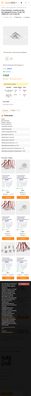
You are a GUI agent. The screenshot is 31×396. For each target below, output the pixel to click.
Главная (3, 7)
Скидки (6, 78)
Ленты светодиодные (11, 7)
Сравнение (28, 17)
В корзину (8, 197)
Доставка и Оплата (17, 78)
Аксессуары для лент (22, 7)
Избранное (18, 17)
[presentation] (5, 37)
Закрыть (28, 395)
